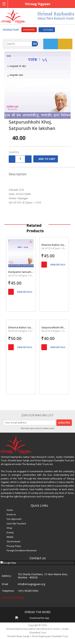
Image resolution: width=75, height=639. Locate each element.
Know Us (11, 514)
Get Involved (13, 541)
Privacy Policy (14, 546)
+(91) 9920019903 (28, 590)
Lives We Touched (16, 523)
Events (10, 532)
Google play (11, 29)
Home (10, 510)
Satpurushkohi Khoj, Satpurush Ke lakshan (54, 327)
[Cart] (11, 292)
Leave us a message (13, 597)
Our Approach (14, 519)
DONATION (29, 29)
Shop (9, 527)
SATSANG (47, 29)
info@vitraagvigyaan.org (31, 584)
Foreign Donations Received (21, 550)
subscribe (64, 422)
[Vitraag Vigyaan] (13, 15)
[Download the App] (38, 617)
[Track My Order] (50, 44)
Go (35, 43)
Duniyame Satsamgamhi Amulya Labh (21, 272)
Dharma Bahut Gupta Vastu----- (54, 244)
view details (24, 291)
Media (10, 536)
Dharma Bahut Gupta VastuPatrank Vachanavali (21, 327)
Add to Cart (47, 158)
